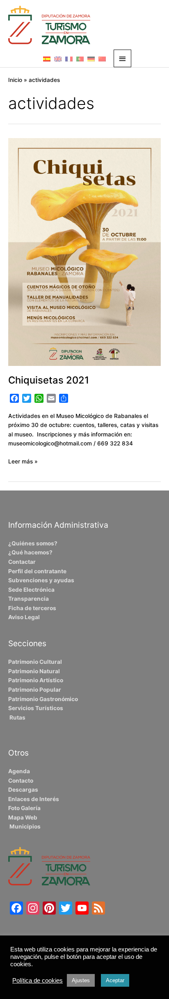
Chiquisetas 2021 (48, 380)
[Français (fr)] (69, 58)
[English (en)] (58, 58)
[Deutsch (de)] (91, 58)
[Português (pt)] (80, 58)
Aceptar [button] (115, 980)
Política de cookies (37, 980)
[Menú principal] (123, 58)
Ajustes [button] (81, 980)
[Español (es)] (46, 58)
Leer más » (23, 461)
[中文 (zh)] (102, 58)
